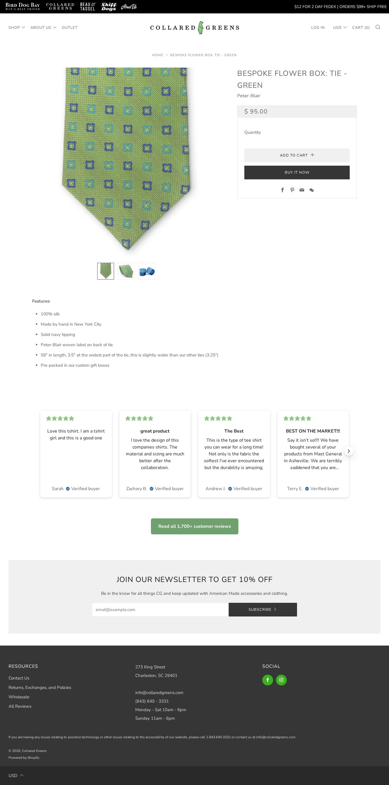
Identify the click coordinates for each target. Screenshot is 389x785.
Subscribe (260, 609)
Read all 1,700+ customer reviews (194, 526)
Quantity (252, 132)
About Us (40, 27)
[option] (126, 162)
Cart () (361, 27)
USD (337, 27)
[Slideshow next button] (348, 451)
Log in (318, 27)
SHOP (14, 27)
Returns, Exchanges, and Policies (40, 687)
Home (157, 55)
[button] (105, 271)
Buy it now (297, 172)
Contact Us (19, 678)
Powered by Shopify (24, 757)
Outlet (70, 27)
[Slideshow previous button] (40, 451)
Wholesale (19, 697)
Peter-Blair (248, 96)
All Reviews (20, 706)
